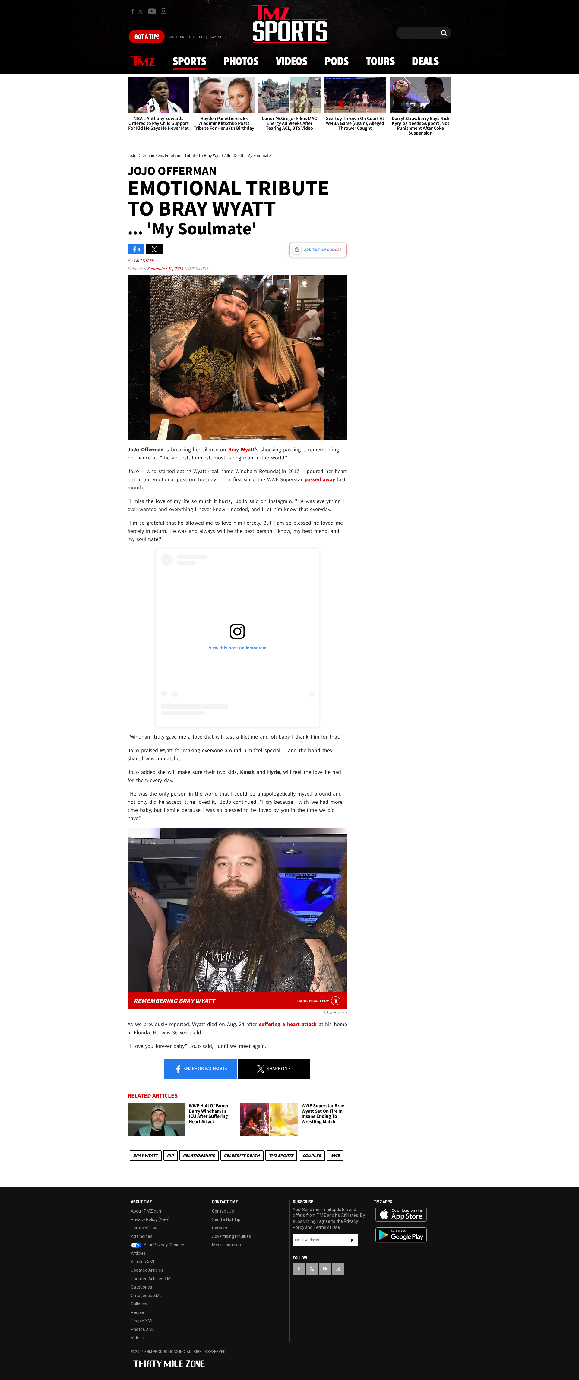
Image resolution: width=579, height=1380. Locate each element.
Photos (240, 62)
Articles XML (143, 1261)
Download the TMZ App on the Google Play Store (401, 1235)
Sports (189, 62)
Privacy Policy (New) (150, 1219)
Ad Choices (142, 1236)
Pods (337, 62)
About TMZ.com (147, 1211)
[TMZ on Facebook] (133, 11)
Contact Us (223, 1211)
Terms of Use (144, 1228)
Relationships (199, 1155)
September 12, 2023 (165, 268)
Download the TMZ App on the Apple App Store (401, 1214)
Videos (291, 62)
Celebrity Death (242, 1155)
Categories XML (146, 1295)
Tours (380, 62)
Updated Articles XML (152, 1278)
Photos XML (142, 1329)
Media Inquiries (226, 1244)
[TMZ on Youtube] (152, 11)
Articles (138, 1253)
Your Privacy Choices (163, 1244)
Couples (311, 1155)
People (137, 1312)
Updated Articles (147, 1270)
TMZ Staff (143, 260)
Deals (425, 62)
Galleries (139, 1304)
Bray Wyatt (145, 1155)
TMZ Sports (281, 1155)
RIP (170, 1155)
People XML (142, 1320)
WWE (335, 1155)
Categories (141, 1287)
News (142, 61)
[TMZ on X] (142, 11)
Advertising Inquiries (231, 1236)
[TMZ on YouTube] (325, 1269)
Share (204, 1068)
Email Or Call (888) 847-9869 (196, 37)
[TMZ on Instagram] (163, 11)
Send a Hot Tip (226, 1219)
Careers (219, 1228)
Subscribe (352, 1240)
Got (146, 37)
